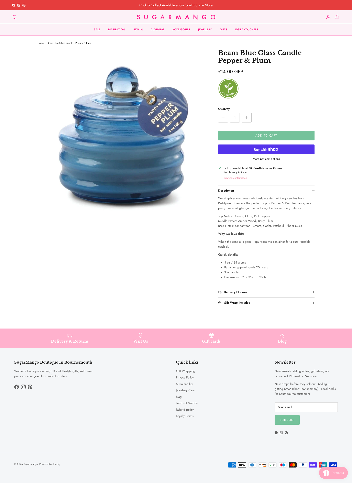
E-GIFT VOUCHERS (246, 29)
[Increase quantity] (247, 117)
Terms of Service (187, 403)
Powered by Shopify (49, 464)
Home (40, 43)
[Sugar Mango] (176, 17)
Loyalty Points (185, 416)
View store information (235, 178)
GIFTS (223, 29)
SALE (97, 29)
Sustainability (184, 384)
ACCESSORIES (181, 29)
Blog (179, 397)
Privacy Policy (185, 377)
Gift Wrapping (185, 371)
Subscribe (287, 420)
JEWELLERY (205, 29)
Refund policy (185, 409)
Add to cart (266, 135)
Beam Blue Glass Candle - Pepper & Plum (69, 43)
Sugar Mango (31, 464)
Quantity (224, 109)
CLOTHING (157, 29)
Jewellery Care (185, 390)
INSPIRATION (116, 29)
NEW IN (138, 29)
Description (226, 190)
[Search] (14, 17)
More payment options (266, 159)
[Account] (327, 17)
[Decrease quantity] (223, 117)
